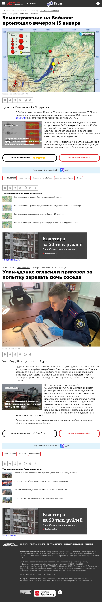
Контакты (24, 544)
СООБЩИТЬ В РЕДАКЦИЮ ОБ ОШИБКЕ (78, 544)
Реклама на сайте (37, 544)
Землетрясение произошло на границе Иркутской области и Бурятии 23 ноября (47, 222)
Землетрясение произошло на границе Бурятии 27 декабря (38, 214)
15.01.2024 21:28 (8, 11)
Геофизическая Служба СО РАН (15, 94)
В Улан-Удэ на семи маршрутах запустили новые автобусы (38, 498)
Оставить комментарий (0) (79, 158)
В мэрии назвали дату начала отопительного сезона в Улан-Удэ (40, 490)
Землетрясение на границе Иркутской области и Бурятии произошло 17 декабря (47, 206)
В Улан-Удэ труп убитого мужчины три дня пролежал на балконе (41, 481)
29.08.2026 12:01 (8, 268)
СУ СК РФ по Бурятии (11, 348)
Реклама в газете (54, 544)
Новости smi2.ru (11, 260)
